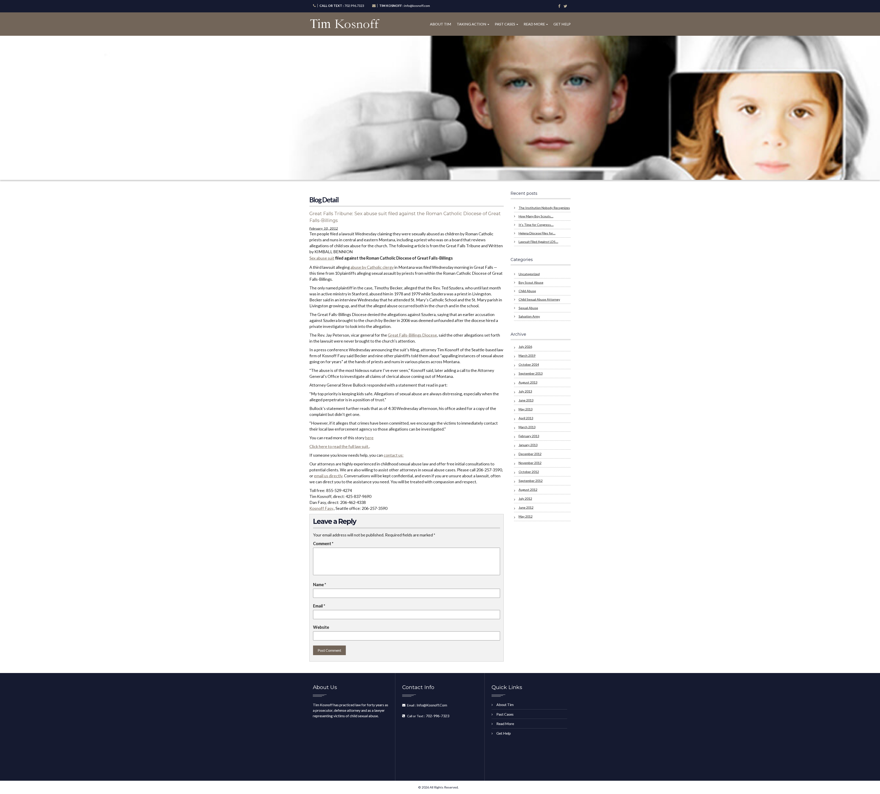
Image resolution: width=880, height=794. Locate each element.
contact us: (394, 455)
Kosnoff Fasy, (321, 508)
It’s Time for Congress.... (536, 225)
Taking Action (472, 24)
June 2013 (526, 400)
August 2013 (528, 382)
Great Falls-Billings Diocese (412, 335)
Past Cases (505, 24)
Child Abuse (527, 291)
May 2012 (526, 516)
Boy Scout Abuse (531, 282)
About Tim (440, 24)
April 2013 (526, 418)
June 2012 (526, 507)
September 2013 (531, 373)
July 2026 (525, 347)
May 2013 (526, 409)
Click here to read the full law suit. (339, 446)
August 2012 (528, 490)
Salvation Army (529, 316)
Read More (535, 24)
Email (319, 605)
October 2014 (529, 364)
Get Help (562, 24)
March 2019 (527, 355)
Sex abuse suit (321, 258)
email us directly (328, 475)
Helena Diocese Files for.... (537, 233)
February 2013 (529, 436)
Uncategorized (529, 274)
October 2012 (529, 472)
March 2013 (527, 427)
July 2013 (525, 391)
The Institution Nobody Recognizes (544, 208)
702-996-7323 (437, 716)
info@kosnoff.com (417, 6)
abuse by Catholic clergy (372, 267)
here (369, 437)
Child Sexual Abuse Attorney (539, 299)
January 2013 (528, 445)
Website (321, 627)
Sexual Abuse (528, 308)
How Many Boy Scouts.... (536, 216)
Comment (323, 543)
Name (319, 584)
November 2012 (530, 463)
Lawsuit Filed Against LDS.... (538, 242)
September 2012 (531, 481)
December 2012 (530, 454)
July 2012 (525, 498)
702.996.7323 (354, 6)
